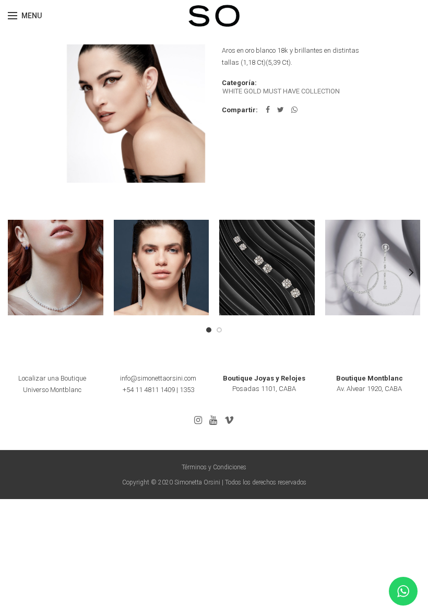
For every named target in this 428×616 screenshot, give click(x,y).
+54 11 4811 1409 (149, 390)
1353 (187, 390)
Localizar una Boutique (52, 378)
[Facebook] (268, 109)
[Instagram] (198, 420)
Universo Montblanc (52, 390)
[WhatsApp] (294, 109)
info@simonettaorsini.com (158, 378)
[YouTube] (213, 420)
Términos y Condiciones (214, 467)
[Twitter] (281, 109)
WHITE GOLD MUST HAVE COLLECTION (281, 91)
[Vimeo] (229, 420)
